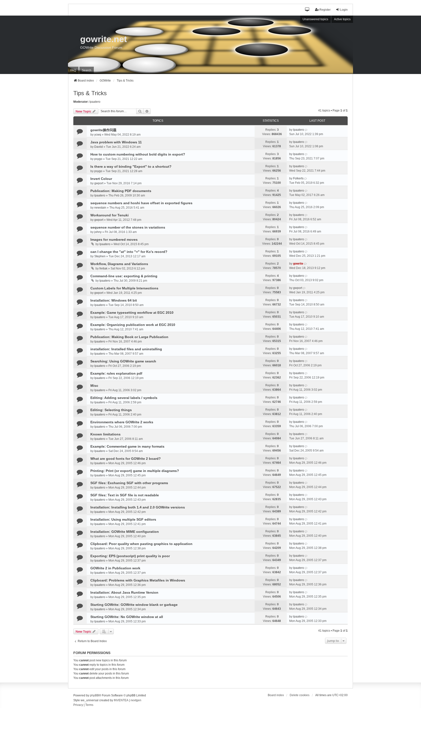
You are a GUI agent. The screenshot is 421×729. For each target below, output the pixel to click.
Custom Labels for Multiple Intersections (124, 288)
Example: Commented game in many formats (127, 446)
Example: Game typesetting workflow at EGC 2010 (131, 312)
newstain (100, 207)
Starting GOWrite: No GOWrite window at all (126, 617)
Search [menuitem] (86, 70)
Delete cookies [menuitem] (299, 695)
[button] (307, 10)
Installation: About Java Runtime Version (124, 592)
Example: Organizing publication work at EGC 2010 (132, 325)
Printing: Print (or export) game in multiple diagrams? (134, 471)
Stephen (99, 256)
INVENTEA (121, 700)
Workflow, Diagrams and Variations (119, 264)
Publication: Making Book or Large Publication (129, 337)
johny (98, 232)
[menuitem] (78, 705)
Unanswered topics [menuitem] (315, 19)
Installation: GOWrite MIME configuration (124, 532)
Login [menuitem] (344, 9)
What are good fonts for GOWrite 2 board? (125, 459)
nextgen (136, 700)
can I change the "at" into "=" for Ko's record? (128, 252)
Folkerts (298, 178)
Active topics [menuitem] (342, 19)
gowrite (298, 263)
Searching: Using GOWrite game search (123, 361)
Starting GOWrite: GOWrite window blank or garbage (134, 605)
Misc (94, 386)
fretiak (103, 268)
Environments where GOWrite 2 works (121, 422)
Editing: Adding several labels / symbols (123, 398)
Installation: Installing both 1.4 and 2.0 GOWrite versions (137, 507)
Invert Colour (101, 179)
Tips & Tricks (90, 93)
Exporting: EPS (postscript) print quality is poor (130, 556)
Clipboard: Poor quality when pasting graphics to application (141, 544)
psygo (98, 159)
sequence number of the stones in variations (127, 227)
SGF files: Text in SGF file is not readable (124, 495)
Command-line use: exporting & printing (123, 276)
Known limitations (105, 434)
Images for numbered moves (114, 239)
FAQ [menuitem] (73, 70)
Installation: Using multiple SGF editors (123, 519)
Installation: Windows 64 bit (113, 300)
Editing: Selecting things (111, 410)
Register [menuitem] (325, 9)
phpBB (94, 695)
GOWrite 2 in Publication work (115, 568)
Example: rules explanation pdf (116, 373)
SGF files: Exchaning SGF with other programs (129, 483)
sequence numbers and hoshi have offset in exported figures (141, 203)
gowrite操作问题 (103, 130)
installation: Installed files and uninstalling (126, 349)
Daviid (98, 146)
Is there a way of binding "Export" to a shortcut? (131, 166)
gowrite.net (103, 39)
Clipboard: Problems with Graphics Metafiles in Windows (137, 580)
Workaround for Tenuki (109, 215)
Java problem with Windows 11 (116, 142)
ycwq (97, 134)
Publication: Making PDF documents (120, 191)
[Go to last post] (306, 130)
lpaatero (94, 101)
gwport (98, 183)
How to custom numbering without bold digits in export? (137, 154)
